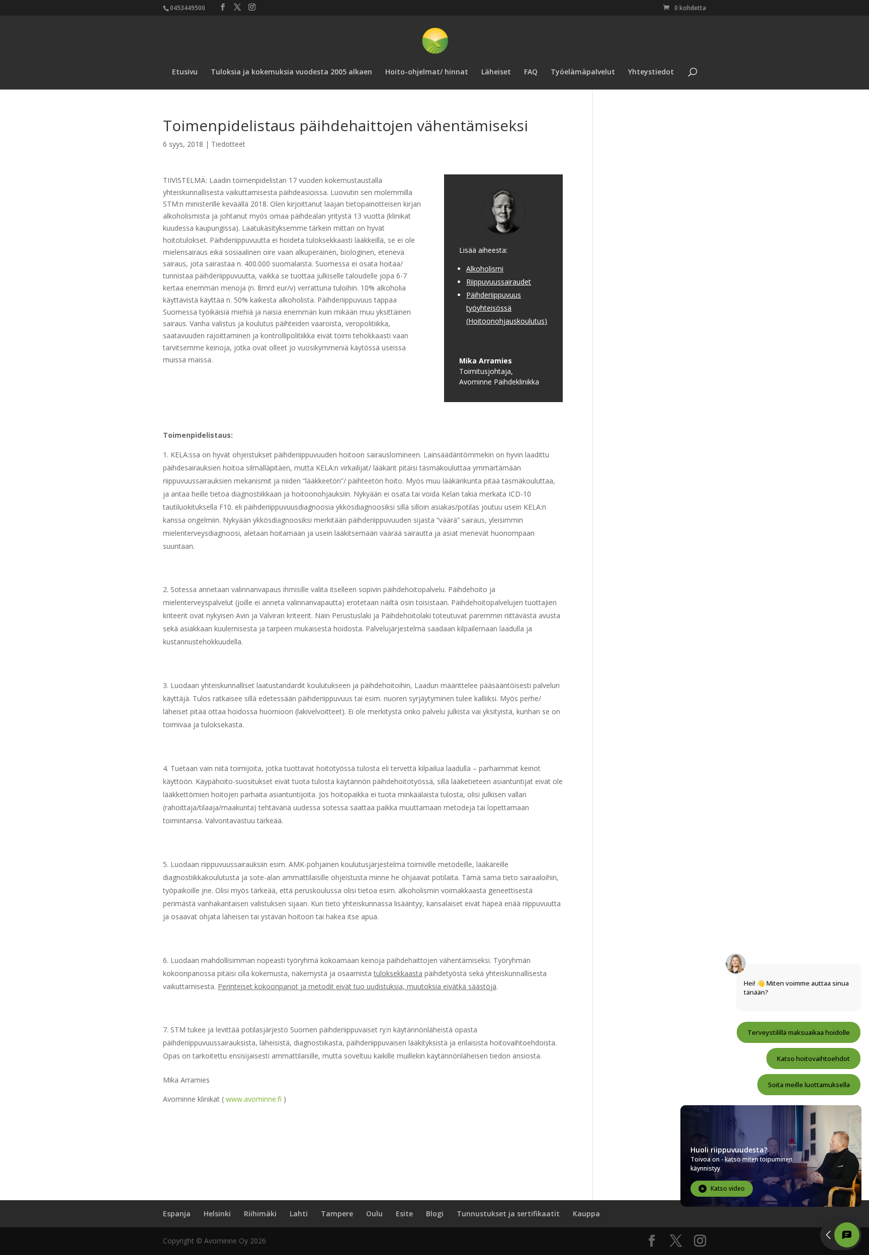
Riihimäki (260, 1213)
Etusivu (185, 72)
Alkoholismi (484, 268)
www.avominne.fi (254, 1099)
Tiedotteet (228, 144)
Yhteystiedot (651, 72)
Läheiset (496, 72)
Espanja (177, 1213)
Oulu (374, 1213)
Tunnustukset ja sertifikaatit (508, 1213)
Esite (404, 1213)
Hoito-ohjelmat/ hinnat (426, 72)
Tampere (337, 1213)
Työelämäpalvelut (583, 72)
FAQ (531, 72)
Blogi (435, 1213)
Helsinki (217, 1213)
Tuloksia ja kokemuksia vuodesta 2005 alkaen (291, 72)
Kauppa (586, 1213)
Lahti (299, 1213)
